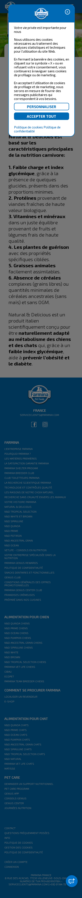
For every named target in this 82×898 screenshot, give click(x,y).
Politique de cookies (28, 127)
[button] (72, 881)
